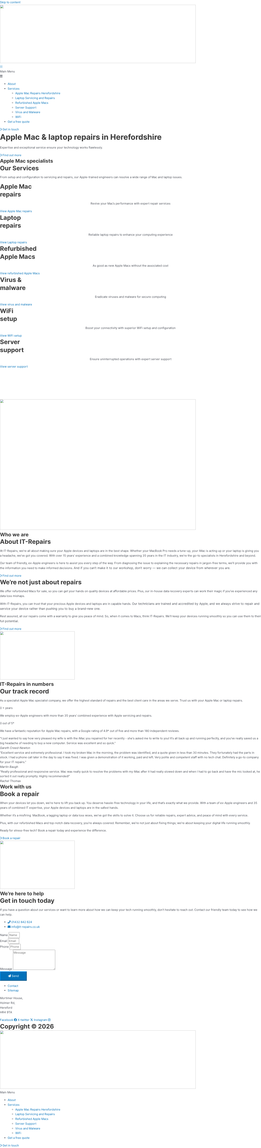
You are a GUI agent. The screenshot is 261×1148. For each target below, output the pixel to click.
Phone (5, 946)
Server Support (25, 107)
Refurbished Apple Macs (31, 103)
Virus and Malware (27, 112)
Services (13, 88)
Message (6, 969)
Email (4, 941)
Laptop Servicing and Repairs (35, 98)
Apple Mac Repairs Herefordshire (37, 93)
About (12, 84)
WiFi (18, 117)
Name (4, 935)
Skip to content (10, 2)
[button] (130, 74)
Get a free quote (19, 121)
